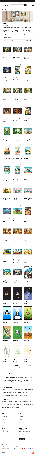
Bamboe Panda (15, 340)
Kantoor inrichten (5, 430)
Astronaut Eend (15, 301)
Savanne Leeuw (26, 340)
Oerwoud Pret (15, 77)
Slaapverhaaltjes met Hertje (6, 78)
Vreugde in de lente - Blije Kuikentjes (28, 260)
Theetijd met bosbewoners (17, 98)
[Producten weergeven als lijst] (31, 40)
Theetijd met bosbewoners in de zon (7, 99)
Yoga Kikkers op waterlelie (7, 139)
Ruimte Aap (4, 301)
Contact (3, 425)
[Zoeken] (25, 5)
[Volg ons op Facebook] (2, 448)
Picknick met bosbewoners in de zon (28, 99)
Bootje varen (26, 177)
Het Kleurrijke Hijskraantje (17, 158)
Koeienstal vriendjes (6, 239)
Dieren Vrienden (26, 280)
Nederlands (3, 444)
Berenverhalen (5, 57)
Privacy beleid (21, 422)
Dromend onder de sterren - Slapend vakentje (28, 219)
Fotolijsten (3, 419)
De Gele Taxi (26, 158)
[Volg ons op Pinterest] (5, 448)
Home (3, 9)
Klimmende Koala (5, 340)
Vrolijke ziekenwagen (27, 139)
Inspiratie (3, 422)
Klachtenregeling (22, 419)
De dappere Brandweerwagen (5, 178)
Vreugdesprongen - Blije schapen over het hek (17, 260)
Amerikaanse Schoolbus (6, 158)
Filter (5, 40)
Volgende (29, 365)
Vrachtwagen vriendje (6, 198)
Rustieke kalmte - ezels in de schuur (28, 240)
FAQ (19, 415)
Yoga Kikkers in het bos (17, 139)
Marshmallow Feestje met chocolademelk (7, 119)
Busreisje (14, 177)
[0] (32, 5)
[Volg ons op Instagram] (4, 448)
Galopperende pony (16, 218)
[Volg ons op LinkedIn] (8, 448)
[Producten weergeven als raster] (30, 40)
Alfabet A (14, 359)
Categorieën (4, 415)
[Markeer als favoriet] (10, 44)
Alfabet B (25, 359)
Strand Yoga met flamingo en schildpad (17, 199)
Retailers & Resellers (5, 431)
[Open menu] (2, 5)
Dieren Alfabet (5, 359)
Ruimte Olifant (26, 301)
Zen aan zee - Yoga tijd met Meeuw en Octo (28, 199)
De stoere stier (5, 259)
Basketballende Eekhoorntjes (26, 78)
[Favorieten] (30, 5)
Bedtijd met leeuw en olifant (16, 58)
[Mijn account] (28, 5)
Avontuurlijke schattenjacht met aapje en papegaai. (17, 281)
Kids (5, 9)
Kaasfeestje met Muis (27, 118)
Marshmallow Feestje (16, 118)
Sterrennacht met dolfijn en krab (7, 219)
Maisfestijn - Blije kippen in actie (17, 240)
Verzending (21, 416)
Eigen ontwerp (4, 416)
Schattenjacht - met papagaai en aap (6, 281)
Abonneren (22, 439)
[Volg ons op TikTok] (7, 448)
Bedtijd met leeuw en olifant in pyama (27, 58)
